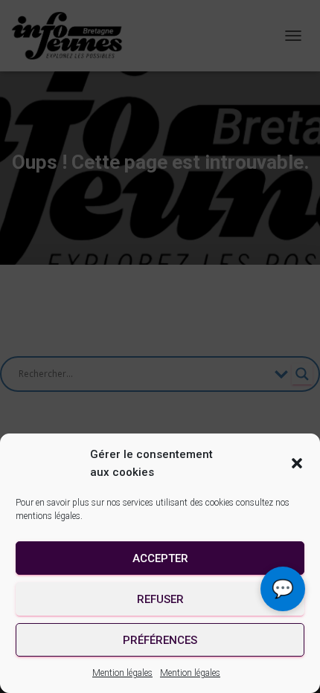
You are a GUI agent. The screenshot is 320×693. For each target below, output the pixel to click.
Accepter (160, 558)
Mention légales (122, 673)
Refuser (160, 599)
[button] (296, 463)
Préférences (160, 640)
